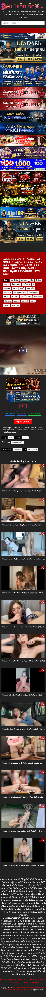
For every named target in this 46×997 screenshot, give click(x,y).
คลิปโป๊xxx (7, 292)
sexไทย (16, 301)
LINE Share (35, 413)
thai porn (8, 301)
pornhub (25, 301)
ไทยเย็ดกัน (14, 280)
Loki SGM (15, 305)
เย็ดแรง (6, 284)
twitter (28, 297)
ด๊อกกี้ (22, 288)
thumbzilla (38, 297)
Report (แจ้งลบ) (23, 421)
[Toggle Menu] (43, 31)
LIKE (23, 406)
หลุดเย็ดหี (7, 288)
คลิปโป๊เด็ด (30, 288)
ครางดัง (6, 297)
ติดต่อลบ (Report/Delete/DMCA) (14, 979)
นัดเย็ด (15, 288)
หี (33, 284)
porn (32, 301)
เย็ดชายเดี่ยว (16, 284)
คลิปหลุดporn (33, 292)
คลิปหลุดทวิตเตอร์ (20, 292)
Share (11, 413)
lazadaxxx (17, 450)
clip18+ (6, 305)
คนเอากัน (15, 297)
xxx (22, 297)
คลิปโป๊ (20, 442)
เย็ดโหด (38, 280)
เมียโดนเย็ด (26, 284)
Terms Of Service (31, 982)
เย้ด (31, 280)
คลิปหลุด (15, 442)
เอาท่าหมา (24, 280)
